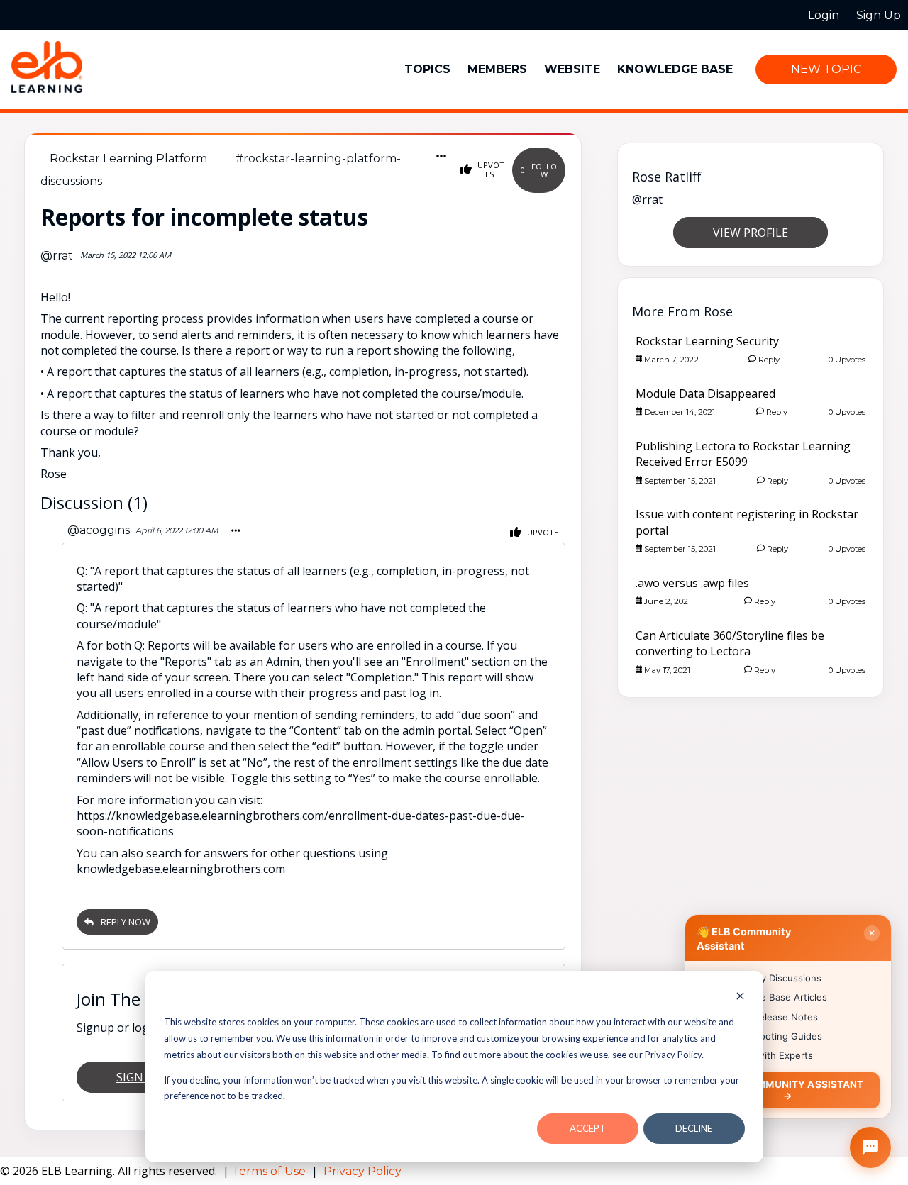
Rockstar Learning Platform (128, 158)
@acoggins (98, 530)
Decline (693, 1128)
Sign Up (139, 1077)
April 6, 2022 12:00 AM (176, 530)
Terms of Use (270, 1171)
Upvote (541, 532)
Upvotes (489, 169)
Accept (588, 1128)
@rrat (56, 255)
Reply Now (125, 922)
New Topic (826, 69)
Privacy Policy (362, 1171)
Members (497, 69)
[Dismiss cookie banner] (740, 997)
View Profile (750, 232)
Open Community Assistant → (787, 1090)
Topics (427, 69)
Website (572, 69)
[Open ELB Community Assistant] (870, 1147)
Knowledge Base (675, 69)
